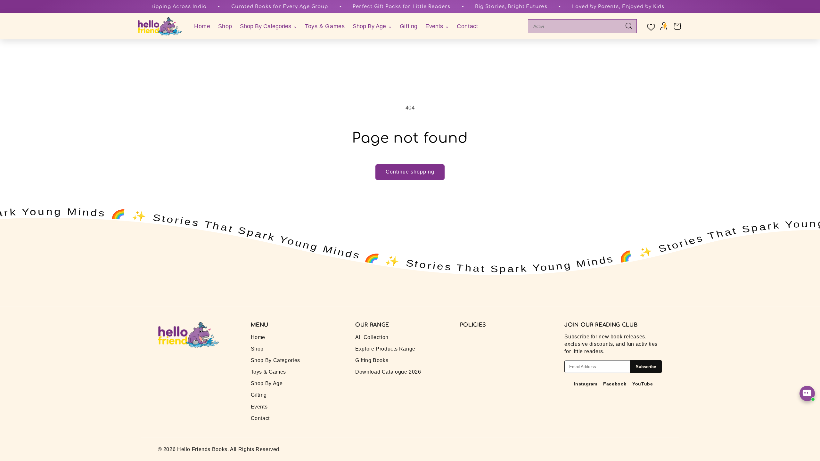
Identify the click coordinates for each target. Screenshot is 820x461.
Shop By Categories (275, 360)
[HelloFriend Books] (160, 26)
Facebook (615, 383)
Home (202, 26)
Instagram (585, 383)
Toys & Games (325, 26)
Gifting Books (371, 360)
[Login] (664, 26)
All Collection (372, 337)
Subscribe (646, 366)
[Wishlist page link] (650, 26)
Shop (225, 26)
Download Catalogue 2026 (388, 372)
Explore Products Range (385, 349)
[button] (677, 26)
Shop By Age (267, 383)
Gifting (409, 26)
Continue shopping (410, 171)
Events (259, 406)
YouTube (642, 383)
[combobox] (577, 26)
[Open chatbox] (807, 393)
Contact (467, 26)
